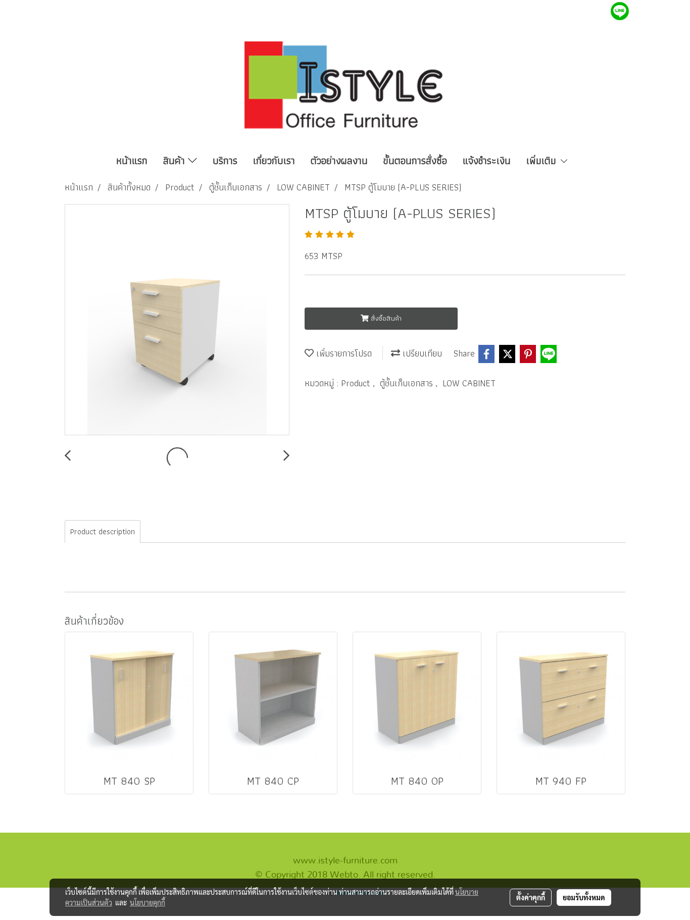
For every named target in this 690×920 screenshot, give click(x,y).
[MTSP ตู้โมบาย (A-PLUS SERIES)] (177, 320)
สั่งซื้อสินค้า (385, 318)
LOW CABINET (469, 383)
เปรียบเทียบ (421, 353)
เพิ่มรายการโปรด (343, 353)
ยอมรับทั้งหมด (584, 897)
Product (357, 383)
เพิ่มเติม (542, 160)
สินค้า (175, 160)
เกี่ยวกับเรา (274, 160)
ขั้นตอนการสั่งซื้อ (415, 160)
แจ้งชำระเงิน (487, 160)
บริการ (225, 160)
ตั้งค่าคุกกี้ (530, 897)
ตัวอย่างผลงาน (339, 160)
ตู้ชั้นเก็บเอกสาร (407, 383)
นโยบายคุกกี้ (147, 902)
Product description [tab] (102, 531)
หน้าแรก (131, 160)
